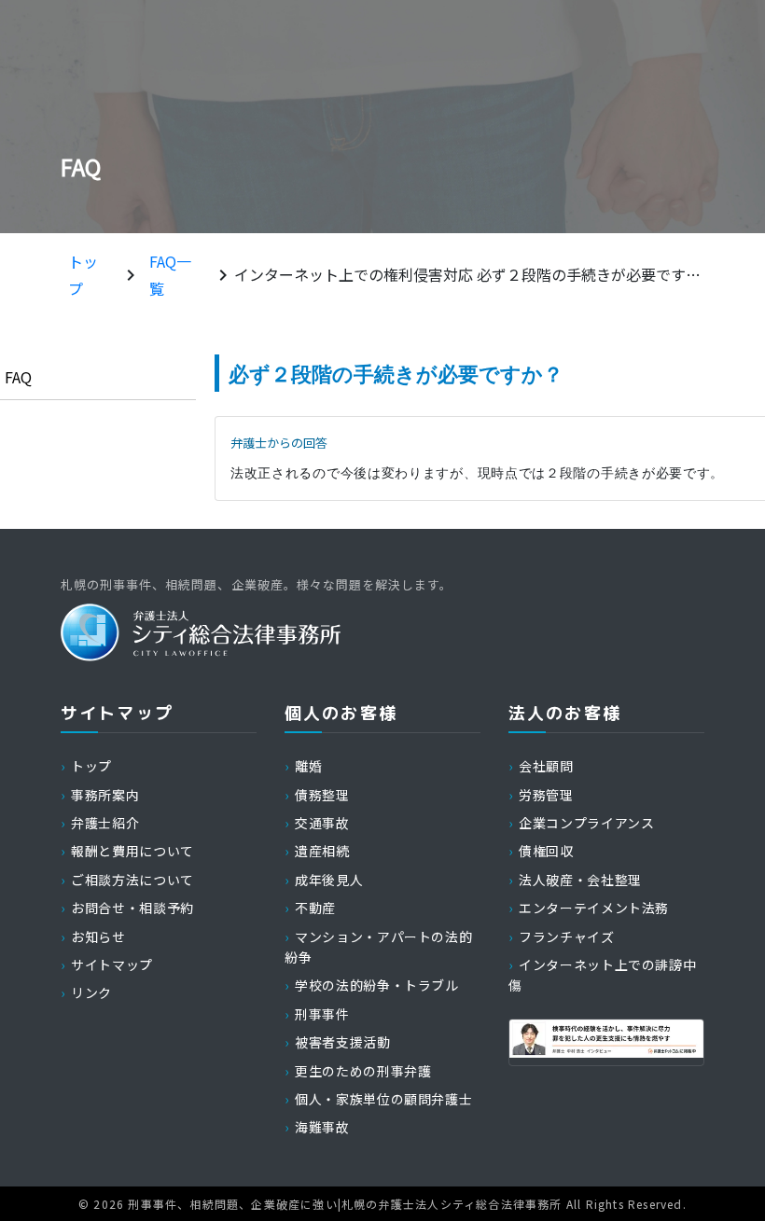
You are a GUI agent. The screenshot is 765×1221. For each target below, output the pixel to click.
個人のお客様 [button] (333, 104)
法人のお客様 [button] (469, 104)
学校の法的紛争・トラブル (377, 985)
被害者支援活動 (342, 1042)
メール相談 (670, 38)
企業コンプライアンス (586, 822)
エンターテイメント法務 (594, 907)
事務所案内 (66, 104)
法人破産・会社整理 (580, 879)
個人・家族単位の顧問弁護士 (383, 1098)
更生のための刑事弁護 (363, 1070)
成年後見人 (329, 879)
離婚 (308, 765)
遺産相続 (322, 850)
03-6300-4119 (531, 38)
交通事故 (322, 822)
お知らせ (98, 936)
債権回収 (546, 850)
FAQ (18, 377)
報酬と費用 (601, 104)
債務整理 (322, 794)
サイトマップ (112, 964)
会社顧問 (546, 765)
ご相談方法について (132, 879)
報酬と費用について (132, 850)
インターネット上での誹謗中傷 (602, 974)
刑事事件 (322, 1014)
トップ (91, 765)
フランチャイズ (566, 936)
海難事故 (322, 1126)
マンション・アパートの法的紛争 (378, 946)
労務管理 (546, 794)
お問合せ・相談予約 (132, 907)
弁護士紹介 (198, 104)
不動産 (315, 907)
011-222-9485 (367, 38)
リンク (91, 992)
